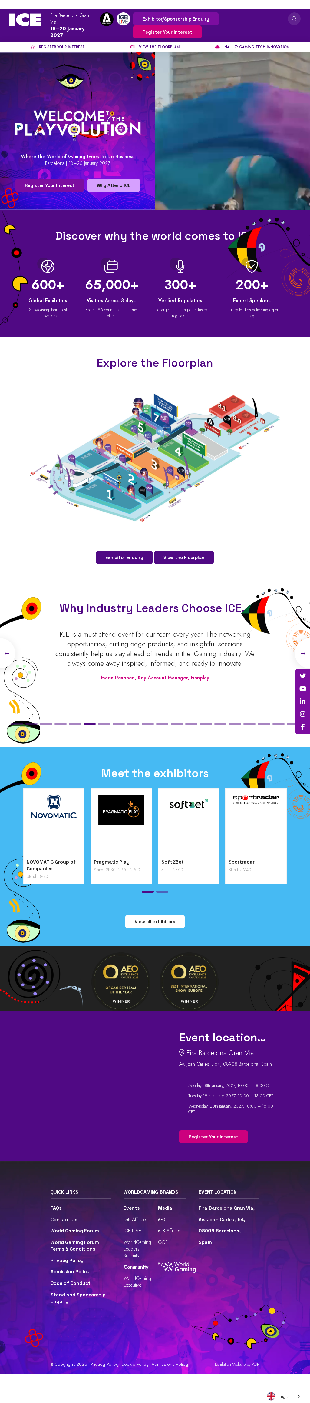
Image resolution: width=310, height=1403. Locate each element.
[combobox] (284, 1396)
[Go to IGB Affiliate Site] (107, 19)
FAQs (56, 1208)
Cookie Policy (135, 1364)
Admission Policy (70, 1272)
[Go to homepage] (25, 19)
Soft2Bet (172, 862)
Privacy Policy (67, 1261)
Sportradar (242, 862)
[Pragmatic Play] (121, 825)
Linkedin (302, 701)
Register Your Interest (167, 32)
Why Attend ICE (113, 185)
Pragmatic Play (112, 862)
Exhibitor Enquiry (124, 557)
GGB (163, 1242)
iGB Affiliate (135, 1219)
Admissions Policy (170, 1364)
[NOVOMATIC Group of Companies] (54, 825)
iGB (161, 1219)
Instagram (302, 714)
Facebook (302, 726)
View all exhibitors (155, 922)
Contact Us (64, 1220)
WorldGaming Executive (137, 1281)
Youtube (302, 688)
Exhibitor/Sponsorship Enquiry (176, 19)
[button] (17, 724)
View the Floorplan (183, 557)
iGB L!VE (132, 1230)
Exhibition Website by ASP (237, 1364)
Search (294, 18)
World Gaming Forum (75, 1231)
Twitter (302, 676)
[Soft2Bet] (188, 825)
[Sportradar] (256, 825)
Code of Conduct (71, 1283)
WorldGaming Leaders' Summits (137, 1249)
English (285, 1396)
